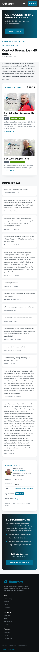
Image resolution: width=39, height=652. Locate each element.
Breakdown (29, 488)
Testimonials (8, 621)
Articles (6, 601)
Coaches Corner (10, 45)
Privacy (4, 649)
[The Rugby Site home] (8, 3)
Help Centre (8, 638)
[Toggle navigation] (24, 3)
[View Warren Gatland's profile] (8, 472)
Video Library (8, 599)
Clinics (6, 604)
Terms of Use (11, 649)
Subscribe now (15, 31)
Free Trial (32, 3)
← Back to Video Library (13, 42)
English (17, 499)
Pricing (6, 618)
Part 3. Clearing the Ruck (16, 159)
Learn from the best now (19, 562)
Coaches (7, 607)
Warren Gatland (19, 471)
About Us (7, 615)
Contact (7, 624)
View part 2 (8, 131)
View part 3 (8, 171)
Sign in (6, 635)
